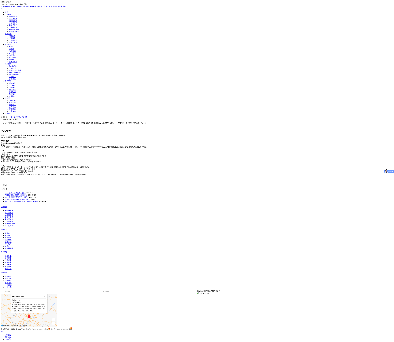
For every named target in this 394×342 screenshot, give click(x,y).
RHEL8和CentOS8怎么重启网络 (16, 195)
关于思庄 (8, 98)
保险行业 (12, 87)
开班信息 (12, 79)
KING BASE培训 (15, 72)
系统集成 (12, 51)
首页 (6, 12)
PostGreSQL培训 (15, 70)
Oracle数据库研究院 (29, 6)
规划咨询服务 (14, 31)
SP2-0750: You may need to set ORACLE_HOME (22, 201)
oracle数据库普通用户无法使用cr (17, 197)
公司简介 (12, 100)
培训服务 (8, 64)
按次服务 (12, 38)
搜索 (3, 2)
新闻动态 (12, 107)
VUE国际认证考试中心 (59, 6)
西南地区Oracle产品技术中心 (11, 6)
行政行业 (12, 92)
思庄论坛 (8, 113)
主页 (10, 117)
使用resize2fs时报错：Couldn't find (17, 199)
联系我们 (12, 102)
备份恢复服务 (14, 29)
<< (2, 331)
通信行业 (12, 83)
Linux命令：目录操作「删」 (15, 193)
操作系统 (12, 55)
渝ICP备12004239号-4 (40, 329)
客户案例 (8, 81)
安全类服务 (13, 19)
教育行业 (12, 94)
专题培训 (12, 77)
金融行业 (12, 90)
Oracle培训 (13, 66)
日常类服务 (13, 27)
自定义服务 (13, 42)
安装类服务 (13, 16)
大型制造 (12, 96)
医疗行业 (12, 85)
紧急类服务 (13, 25)
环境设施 (12, 109)
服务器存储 (13, 62)
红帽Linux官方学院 (43, 6)
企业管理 (12, 53)
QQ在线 (8, 335)
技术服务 (8, 14)
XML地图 (106, 291)
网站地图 (7, 291)
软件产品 (8, 44)
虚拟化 (11, 59)
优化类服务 (13, 21)
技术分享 (12, 111)
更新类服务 (13, 23)
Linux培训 (12, 68)
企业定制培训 (14, 75)
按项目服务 (13, 40)
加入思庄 (12, 105)
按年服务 (12, 36)
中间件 (11, 49)
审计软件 (12, 57)
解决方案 (8, 34)
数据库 (11, 47)
